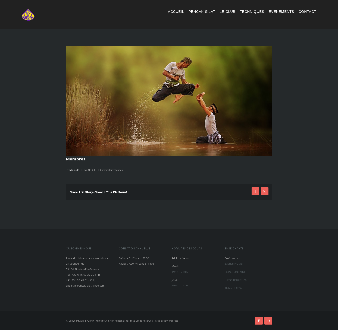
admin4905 (74, 170)
